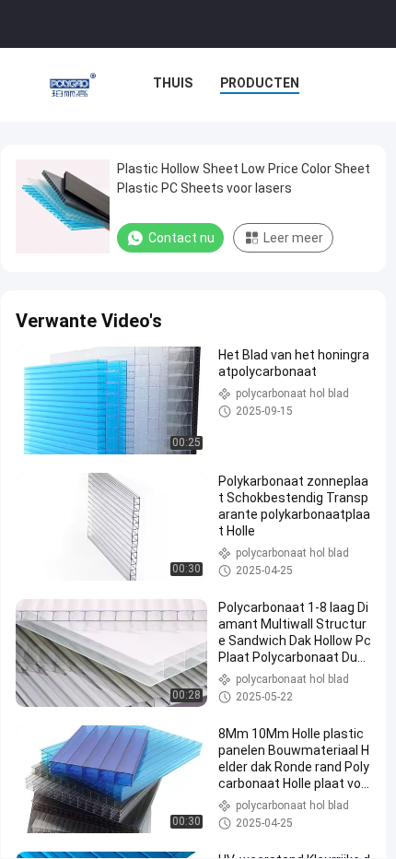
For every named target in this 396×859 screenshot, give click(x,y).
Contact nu (181, 237)
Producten (259, 83)
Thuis (172, 83)
